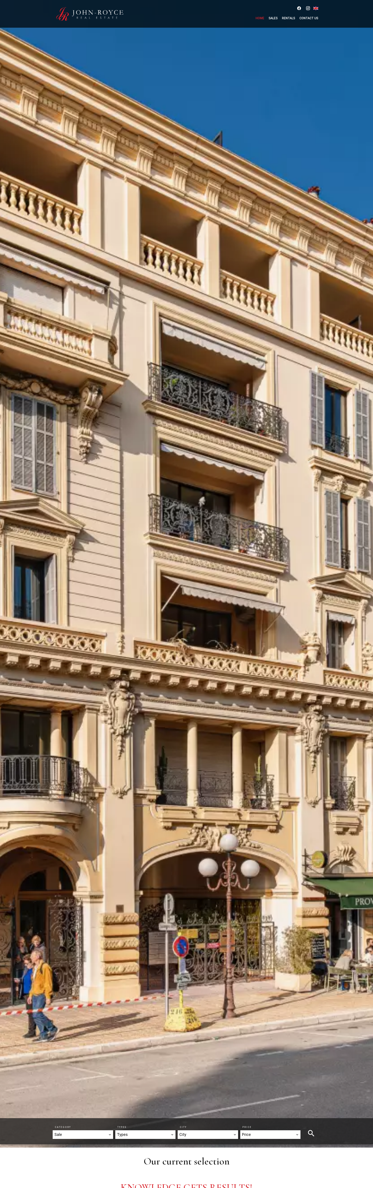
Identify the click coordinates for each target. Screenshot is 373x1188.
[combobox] (83, 1134)
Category (63, 1127)
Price (247, 1127)
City (183, 1127)
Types (121, 1127)
